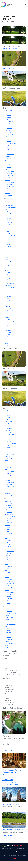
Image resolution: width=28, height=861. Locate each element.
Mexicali (9, 115)
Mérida (8, 345)
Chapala (9, 246)
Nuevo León (8, 156)
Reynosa (9, 188)
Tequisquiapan (10, 283)
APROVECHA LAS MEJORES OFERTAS (10, 783)
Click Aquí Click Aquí (7, 835)
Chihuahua (7, 130)
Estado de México (9, 214)
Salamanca (9, 233)
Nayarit (6, 263)
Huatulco (9, 325)
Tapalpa (9, 253)
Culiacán (9, 162)
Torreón (8, 147)
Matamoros (9, 184)
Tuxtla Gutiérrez (10, 315)
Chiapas (7, 312)
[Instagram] (14, 851)
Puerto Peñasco (11, 175)
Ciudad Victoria (10, 182)
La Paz (8, 123)
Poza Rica (9, 598)
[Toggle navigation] (25, 4)
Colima (6, 209)
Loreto (8, 125)
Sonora (6, 169)
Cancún (9, 332)
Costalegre (9, 244)
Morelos (6, 259)
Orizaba (9, 296)
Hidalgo (6, 237)
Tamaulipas (7, 180)
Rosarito (9, 117)
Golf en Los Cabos (9, 48)
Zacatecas (7, 193)
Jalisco (6, 242)
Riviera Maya (10, 336)
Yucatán (7, 343)
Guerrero (7, 317)
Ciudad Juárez (10, 134)
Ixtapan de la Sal (11, 216)
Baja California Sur (9, 121)
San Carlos (9, 177)
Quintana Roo (8, 330)
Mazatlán (9, 167)
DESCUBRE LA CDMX (11, 804)
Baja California (8, 110)
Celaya (8, 227)
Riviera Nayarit (10, 266)
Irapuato (9, 229)
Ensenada (9, 112)
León (8, 231)
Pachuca (9, 240)
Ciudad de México (9, 205)
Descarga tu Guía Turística (12, 829)
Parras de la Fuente (11, 143)
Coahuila (7, 136)
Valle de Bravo (10, 222)
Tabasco (7, 338)
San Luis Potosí (8, 285)
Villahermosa (10, 341)
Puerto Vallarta (10, 250)
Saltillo (8, 145)
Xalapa (8, 300)
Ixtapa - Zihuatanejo (11, 321)
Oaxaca (6, 323)
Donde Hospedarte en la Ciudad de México (11, 771)
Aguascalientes (8, 201)
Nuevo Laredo (10, 186)
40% (4, 777)
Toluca (8, 220)
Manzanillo (9, 211)
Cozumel (9, 334)
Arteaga (9, 138)
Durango (7, 149)
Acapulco (9, 319)
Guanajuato (7, 224)
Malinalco (9, 218)
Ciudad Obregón (11, 171)
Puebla (6, 270)
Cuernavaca (10, 261)
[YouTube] (16, 851)
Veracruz (7, 289)
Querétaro (7, 276)
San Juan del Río (11, 281)
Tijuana (8, 119)
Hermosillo (9, 173)
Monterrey (9, 158)
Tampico (9, 190)
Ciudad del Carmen (11, 310)
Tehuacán (9, 274)
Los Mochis (9, 164)
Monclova (9, 141)
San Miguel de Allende (12, 235)
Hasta (4, 774)
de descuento (7, 780)
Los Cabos (9, 128)
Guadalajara (10, 248)
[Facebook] (11, 851)
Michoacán (7, 255)
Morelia (8, 257)
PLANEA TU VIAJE (9, 750)
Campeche (7, 306)
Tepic (8, 268)
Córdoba (9, 294)
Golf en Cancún (8, 68)
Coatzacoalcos (10, 292)
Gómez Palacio (10, 154)
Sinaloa (6, 160)
